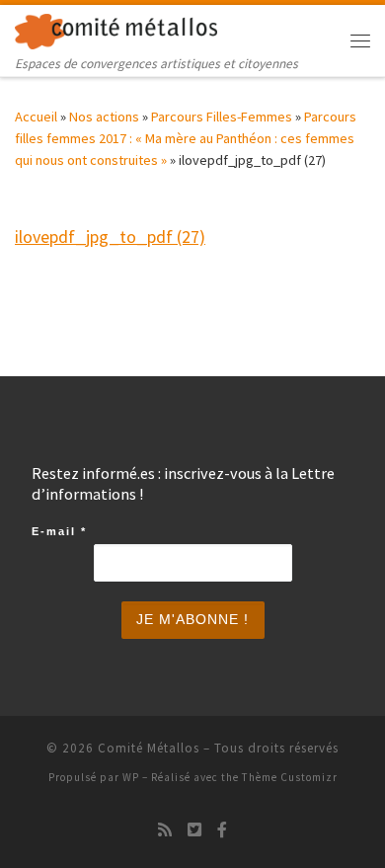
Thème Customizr (290, 777)
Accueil (36, 116)
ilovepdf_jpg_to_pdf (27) (110, 236)
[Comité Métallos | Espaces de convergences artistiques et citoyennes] (116, 28)
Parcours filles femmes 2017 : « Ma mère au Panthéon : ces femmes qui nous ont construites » (185, 138)
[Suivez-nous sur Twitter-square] (194, 830)
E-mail (59, 531)
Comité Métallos (148, 748)
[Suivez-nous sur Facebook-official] (222, 830)
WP (130, 777)
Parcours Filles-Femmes (221, 116)
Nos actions (104, 116)
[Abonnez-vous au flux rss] (165, 830)
